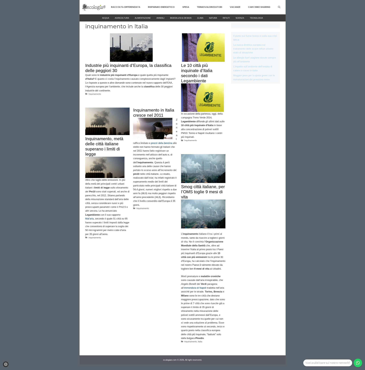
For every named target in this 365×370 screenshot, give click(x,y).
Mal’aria (89, 218)
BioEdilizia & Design (180, 18)
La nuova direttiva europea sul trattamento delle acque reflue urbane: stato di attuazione (253, 49)
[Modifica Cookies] (6, 364)
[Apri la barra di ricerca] (279, 7)
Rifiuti (226, 18)
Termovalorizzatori (209, 7)
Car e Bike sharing (259, 7)
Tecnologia (256, 18)
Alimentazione (143, 18)
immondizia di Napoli (195, 287)
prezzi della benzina (161, 143)
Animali (160, 18)
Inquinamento (95, 94)
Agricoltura (122, 18)
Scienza (240, 18)
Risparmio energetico (161, 7)
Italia (200, 341)
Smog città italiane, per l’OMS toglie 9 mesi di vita (203, 191)
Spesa (185, 7)
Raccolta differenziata (125, 7)
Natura (213, 18)
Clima (200, 18)
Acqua (105, 18)
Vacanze (235, 7)
